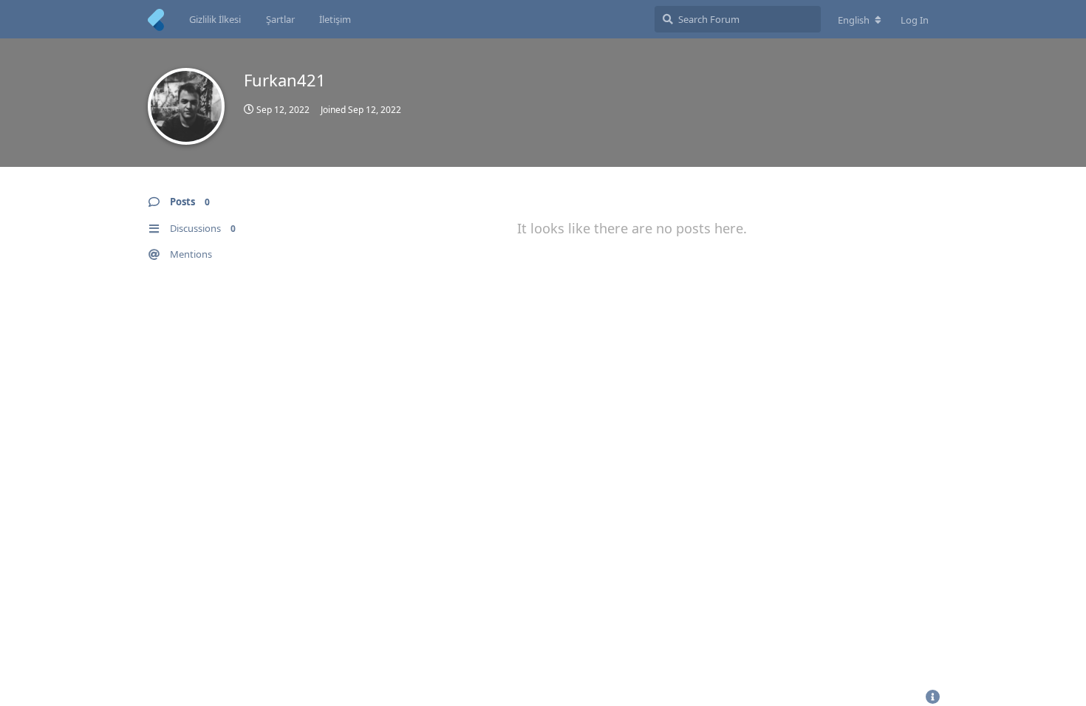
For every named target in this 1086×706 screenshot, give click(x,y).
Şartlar (280, 19)
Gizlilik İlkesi (215, 19)
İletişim (335, 19)
